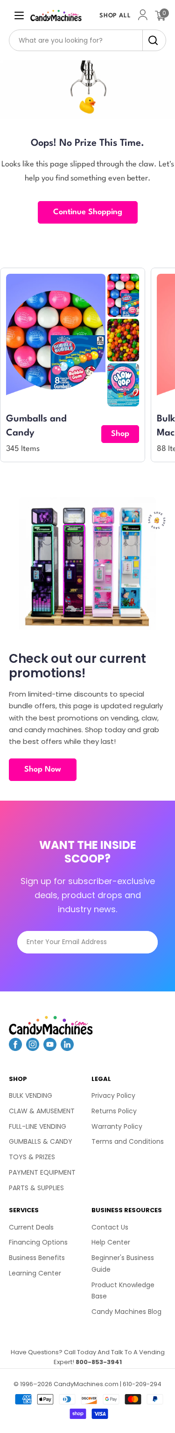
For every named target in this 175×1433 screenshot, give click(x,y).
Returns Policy (114, 1111)
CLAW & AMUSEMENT (42, 1111)
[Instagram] (32, 1048)
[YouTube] (49, 1048)
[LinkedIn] (67, 1048)
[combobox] (88, 40)
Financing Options (38, 1242)
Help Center (110, 1242)
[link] (123, 295)
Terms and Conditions (127, 1141)
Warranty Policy (116, 1126)
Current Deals (31, 1227)
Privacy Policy (113, 1095)
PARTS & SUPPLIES (36, 1188)
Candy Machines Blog (126, 1311)
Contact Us (109, 1227)
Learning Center (35, 1273)
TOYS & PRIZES (32, 1157)
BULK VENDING (30, 1095)
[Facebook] (15, 1048)
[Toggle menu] (19, 15)
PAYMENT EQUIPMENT (42, 1172)
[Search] (150, 40)
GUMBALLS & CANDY (40, 1141)
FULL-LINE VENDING (37, 1126)
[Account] (142, 15)
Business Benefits (37, 1257)
